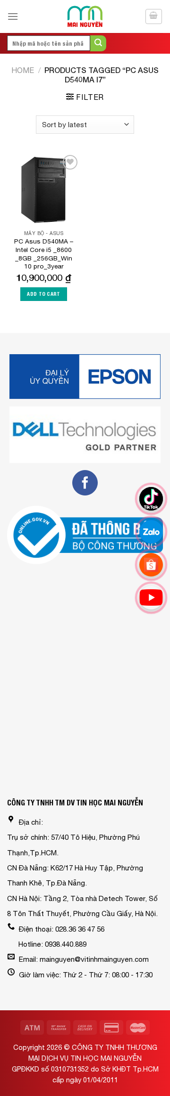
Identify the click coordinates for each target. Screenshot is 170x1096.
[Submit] (98, 43)
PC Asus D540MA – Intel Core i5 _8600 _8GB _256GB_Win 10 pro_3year (43, 253)
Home (22, 70)
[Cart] (153, 16)
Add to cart (43, 294)
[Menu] (12, 16)
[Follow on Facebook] (85, 482)
